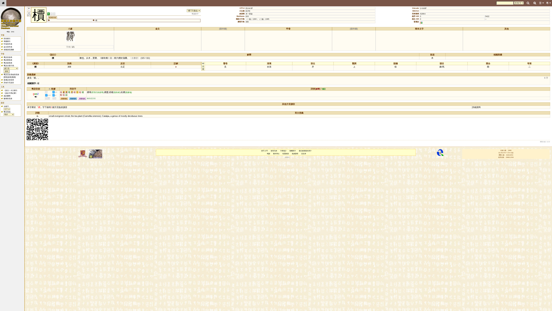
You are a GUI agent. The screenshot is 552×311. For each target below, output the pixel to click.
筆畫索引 (7, 41)
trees (140, 116)
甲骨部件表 (8, 44)
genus (115, 116)
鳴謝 (268, 153)
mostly (124, 116)
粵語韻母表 (8, 63)
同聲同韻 (64, 98)
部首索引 (7, 39)
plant (80, 116)
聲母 (5, 77)
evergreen (59, 116)
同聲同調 (82, 98)
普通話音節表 (9, 80)
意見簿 (303, 153)
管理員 (287, 157)
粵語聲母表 (8, 60)
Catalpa (105, 116)
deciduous (132, 116)
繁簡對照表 (8, 99)
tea (75, 116)
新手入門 (264, 151)
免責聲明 (295, 153)
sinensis (96, 116)
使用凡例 (274, 151)
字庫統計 (283, 151)
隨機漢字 (293, 151)
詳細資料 (476, 107)
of (119, 116)
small (51, 116)
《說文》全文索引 (10, 90)
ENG (12, 32)
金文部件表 (8, 47)
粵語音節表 (8, 57)
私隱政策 (285, 153)
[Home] (3, 3)
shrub (67, 116)
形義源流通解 (9, 50)
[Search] (528, 3)
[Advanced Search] (535, 3)
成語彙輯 (7, 96)
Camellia (88, 116)
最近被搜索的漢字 (305, 151)
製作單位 (276, 153)
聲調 (13, 77)
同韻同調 (73, 98)
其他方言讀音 (9, 83)
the (72, 116)
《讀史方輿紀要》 (10, 93)
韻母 (9, 77)
